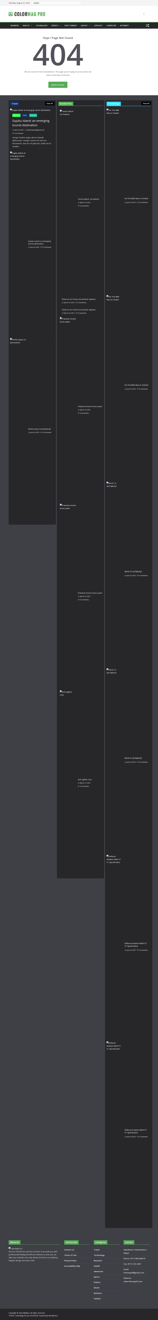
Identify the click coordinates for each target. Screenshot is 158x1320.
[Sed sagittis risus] (68, 782)
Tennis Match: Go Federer (88, 199)
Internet (124, 25)
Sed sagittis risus (85, 779)
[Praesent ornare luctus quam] (68, 409)
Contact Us (69, 1249)
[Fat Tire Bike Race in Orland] (115, 201)
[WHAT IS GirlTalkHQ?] (115, 574)
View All (49, 103)
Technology (42, 25)
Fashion (97, 1298)
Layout (84, 25)
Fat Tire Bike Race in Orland (136, 198)
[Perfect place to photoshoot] (18, 430)
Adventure (98, 1271)
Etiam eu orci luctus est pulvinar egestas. (79, 299)
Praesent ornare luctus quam (90, 406)
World (96, 1287)
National (16, 115)
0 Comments (18, 133)
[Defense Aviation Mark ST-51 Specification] (115, 947)
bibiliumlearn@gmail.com (35, 130)
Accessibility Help (72, 1266)
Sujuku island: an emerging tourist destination (30, 123)
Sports (54, 25)
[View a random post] (147, 26)
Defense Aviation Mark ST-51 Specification (136, 944)
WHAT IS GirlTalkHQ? (133, 571)
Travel (25, 115)
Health (26, 25)
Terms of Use (70, 1255)
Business (15, 25)
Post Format (71, 25)
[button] (30, 25)
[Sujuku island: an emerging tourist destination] (32, 110)
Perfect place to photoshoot (39, 429)
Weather (33, 115)
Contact (98, 25)
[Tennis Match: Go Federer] (68, 202)
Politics (97, 1282)
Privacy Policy (70, 1260)
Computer (111, 25)
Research (98, 1260)
